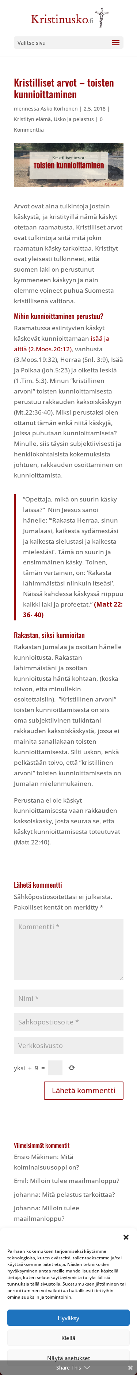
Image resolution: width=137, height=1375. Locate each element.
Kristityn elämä (32, 119)
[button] (126, 1237)
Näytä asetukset (68, 1358)
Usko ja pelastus (74, 119)
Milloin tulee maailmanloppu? (74, 1180)
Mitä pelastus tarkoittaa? (78, 1194)
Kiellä (68, 1338)
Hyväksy (68, 1318)
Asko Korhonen (59, 108)
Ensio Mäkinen (35, 1156)
